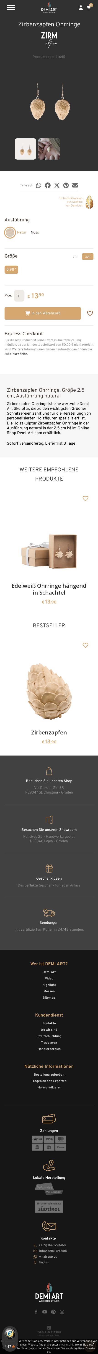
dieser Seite (18, 354)
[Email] (75, 185)
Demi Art (49, 972)
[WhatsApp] (38, 185)
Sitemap (49, 998)
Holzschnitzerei (49, 1088)
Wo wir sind (49, 1030)
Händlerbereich (49, 1049)
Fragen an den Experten (49, 1081)
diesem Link (66, 1345)
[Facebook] (48, 185)
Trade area (49, 1043)
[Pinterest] (66, 185)
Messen (49, 991)
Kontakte (49, 1023)
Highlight (49, 985)
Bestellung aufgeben (49, 1075)
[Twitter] (57, 185)
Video (49, 979)
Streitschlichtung (49, 1036)
